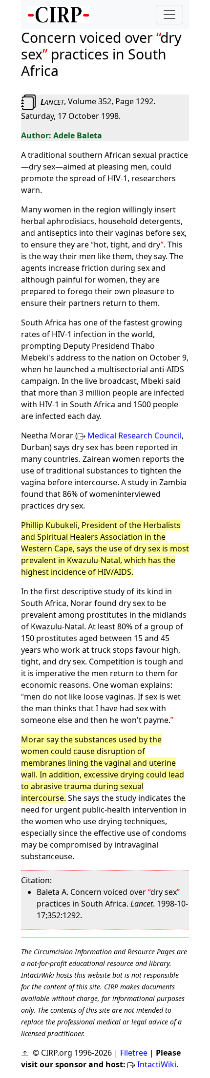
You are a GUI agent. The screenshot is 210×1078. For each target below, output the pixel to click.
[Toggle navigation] (169, 14)
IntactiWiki (156, 1064)
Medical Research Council (134, 435)
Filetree (133, 1052)
